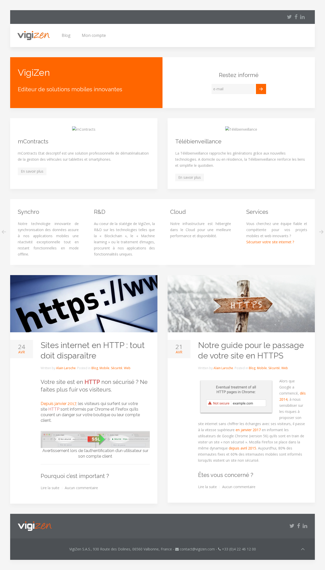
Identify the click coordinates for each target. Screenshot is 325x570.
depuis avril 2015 (242, 448)
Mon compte (94, 35)
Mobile (104, 368)
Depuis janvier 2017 (58, 403)
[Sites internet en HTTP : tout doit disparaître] (83, 304)
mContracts (33, 141)
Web (127, 368)
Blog (66, 35)
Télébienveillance (198, 141)
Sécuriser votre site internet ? (270, 241)
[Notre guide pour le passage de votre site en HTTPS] (241, 303)
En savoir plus (32, 171)
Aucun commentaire (81, 487)
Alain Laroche (66, 368)
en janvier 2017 (248, 429)
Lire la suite (50, 487)
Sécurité (116, 368)
